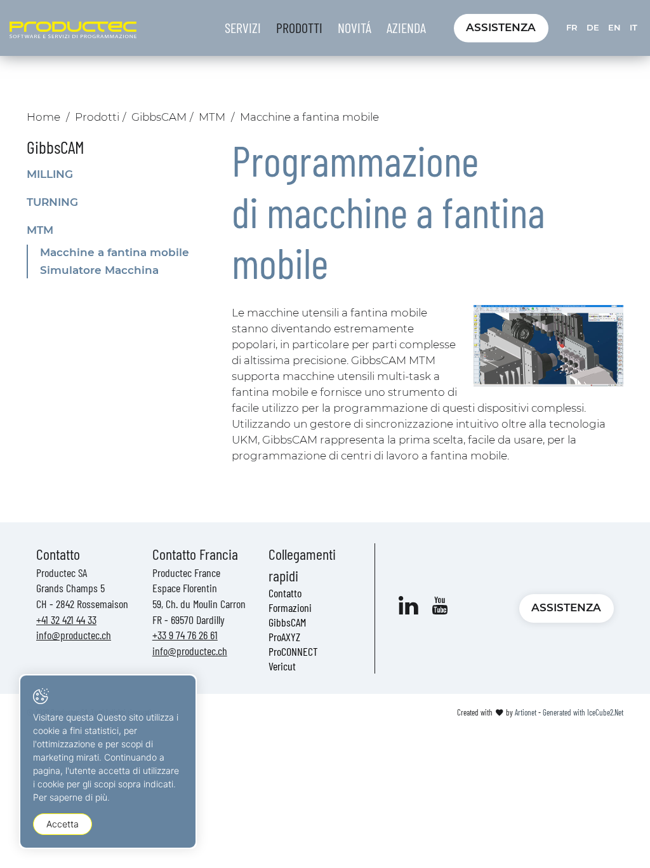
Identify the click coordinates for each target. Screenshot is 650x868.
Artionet (525, 712)
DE (593, 27)
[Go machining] (548, 345)
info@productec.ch (73, 635)
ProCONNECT (293, 651)
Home (43, 117)
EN (614, 27)
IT (633, 27)
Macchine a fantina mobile (114, 252)
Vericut (282, 666)
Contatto (285, 593)
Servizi (243, 27)
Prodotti (299, 27)
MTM (212, 117)
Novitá (354, 27)
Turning (52, 202)
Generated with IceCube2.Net (583, 712)
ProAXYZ (284, 637)
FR (572, 27)
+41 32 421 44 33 (66, 620)
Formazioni (290, 607)
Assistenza (501, 27)
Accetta (62, 823)
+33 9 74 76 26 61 (185, 635)
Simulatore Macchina (99, 270)
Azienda (406, 27)
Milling (50, 174)
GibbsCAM (159, 117)
